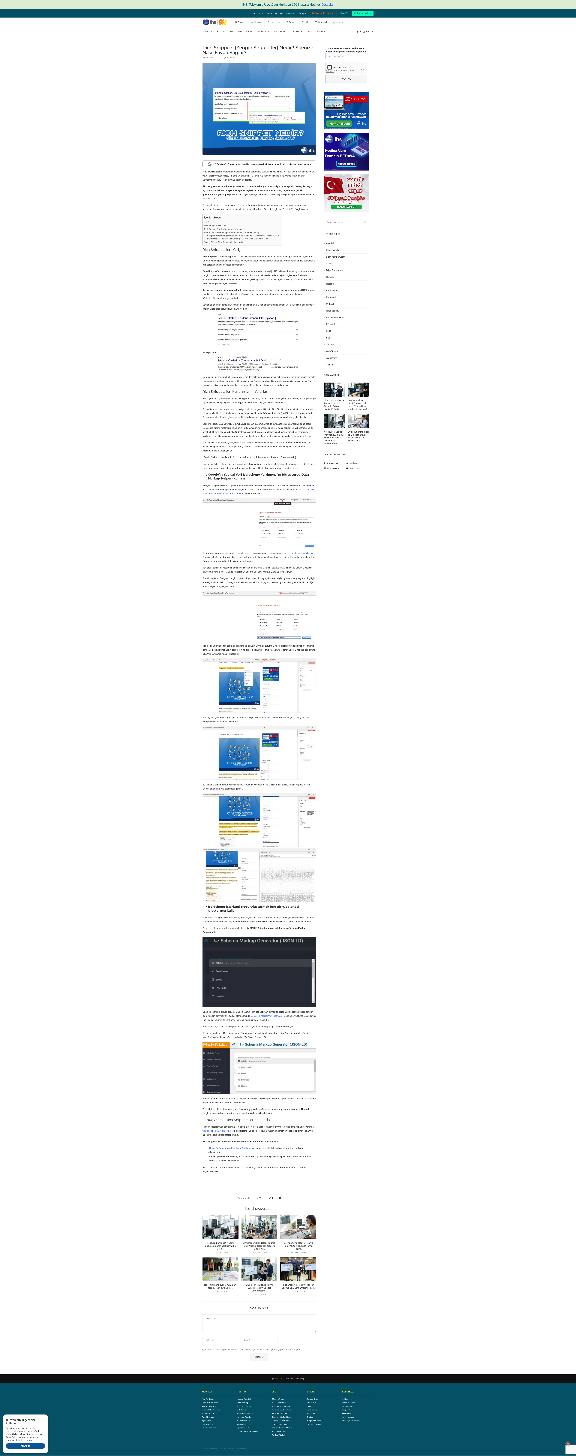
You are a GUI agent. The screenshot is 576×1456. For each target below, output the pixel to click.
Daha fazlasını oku (24, 1440)
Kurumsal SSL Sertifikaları (282, 1410)
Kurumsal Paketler (244, 1417)
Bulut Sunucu (312, 1406)
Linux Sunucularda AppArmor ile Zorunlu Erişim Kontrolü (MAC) (334, 405)
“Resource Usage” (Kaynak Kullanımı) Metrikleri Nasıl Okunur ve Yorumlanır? (334, 437)
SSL (232, 32)
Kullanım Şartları (348, 1403)
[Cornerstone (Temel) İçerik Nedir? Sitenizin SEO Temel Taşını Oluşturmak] (298, 1227)
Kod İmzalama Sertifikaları (282, 1428)
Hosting (220, 32)
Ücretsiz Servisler (209, 1428)
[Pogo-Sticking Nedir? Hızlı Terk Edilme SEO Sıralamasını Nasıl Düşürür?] (298, 1269)
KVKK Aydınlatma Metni (351, 1421)
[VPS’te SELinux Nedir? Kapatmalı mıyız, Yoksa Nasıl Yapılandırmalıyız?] (358, 390)
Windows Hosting (244, 1406)
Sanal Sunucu (312, 1410)
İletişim (302, 13)
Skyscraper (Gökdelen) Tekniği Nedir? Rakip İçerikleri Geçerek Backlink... (259, 1246)
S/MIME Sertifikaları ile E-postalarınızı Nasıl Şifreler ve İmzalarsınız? (358, 436)
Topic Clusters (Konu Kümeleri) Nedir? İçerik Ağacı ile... (220, 1286)
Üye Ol (344, 13)
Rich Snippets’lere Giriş (215, 226)
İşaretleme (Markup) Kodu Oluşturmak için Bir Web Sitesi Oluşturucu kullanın (238, 239)
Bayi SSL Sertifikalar (280, 1424)
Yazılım (329, 364)
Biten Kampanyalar (335, 256)
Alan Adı (207, 32)
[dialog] (25, 1433)
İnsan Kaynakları (348, 1417)
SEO (260, 13)
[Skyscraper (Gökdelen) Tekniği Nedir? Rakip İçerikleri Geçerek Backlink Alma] (260, 1227)
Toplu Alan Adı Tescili (210, 1403)
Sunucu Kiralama (313, 1399)
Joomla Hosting (243, 1424)
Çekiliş (329, 263)
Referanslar (346, 1413)
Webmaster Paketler (245, 1413)
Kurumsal (331, 297)
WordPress (262, 32)
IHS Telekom (220, 1449)
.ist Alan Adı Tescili (209, 1413)
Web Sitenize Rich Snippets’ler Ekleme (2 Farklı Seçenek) (231, 233)
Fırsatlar (291, 13)
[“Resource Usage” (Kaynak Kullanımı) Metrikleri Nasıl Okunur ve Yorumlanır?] (334, 421)
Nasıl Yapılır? (280, 32)
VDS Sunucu (242, 1410)
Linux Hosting (242, 1403)
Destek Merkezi (274, 13)
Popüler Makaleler (335, 317)
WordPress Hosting (245, 1421)
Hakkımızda (346, 1399)
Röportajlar (331, 324)
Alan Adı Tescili (208, 1399)
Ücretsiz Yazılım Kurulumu (247, 1431)
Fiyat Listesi (206, 1421)
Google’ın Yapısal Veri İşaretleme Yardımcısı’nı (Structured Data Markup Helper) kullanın (243, 236)
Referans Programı (323, 13)
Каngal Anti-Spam (314, 1421)
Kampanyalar (332, 290)
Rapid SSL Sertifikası (280, 1413)
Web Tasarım (245, 32)
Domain (241, 22)
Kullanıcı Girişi (363, 13)
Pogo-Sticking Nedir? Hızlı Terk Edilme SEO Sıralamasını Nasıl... (298, 1286)
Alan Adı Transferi (209, 1406)
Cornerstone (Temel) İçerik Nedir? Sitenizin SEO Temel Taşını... (298, 1246)
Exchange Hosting (314, 1424)
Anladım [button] (25, 1446)
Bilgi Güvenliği (333, 250)
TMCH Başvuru (208, 1417)
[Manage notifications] (568, 1443)
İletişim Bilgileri (348, 1410)
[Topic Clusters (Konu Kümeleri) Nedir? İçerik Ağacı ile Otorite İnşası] (220, 1269)
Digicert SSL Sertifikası (281, 1421)
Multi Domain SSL (279, 1431)
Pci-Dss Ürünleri (278, 1435)
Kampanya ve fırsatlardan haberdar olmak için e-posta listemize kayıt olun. (346, 50)
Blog (252, 13)
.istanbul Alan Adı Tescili (211, 1410)
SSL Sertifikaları (278, 1399)
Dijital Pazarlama (334, 270)
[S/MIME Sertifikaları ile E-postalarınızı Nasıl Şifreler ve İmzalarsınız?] (358, 421)
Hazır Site (275, 22)
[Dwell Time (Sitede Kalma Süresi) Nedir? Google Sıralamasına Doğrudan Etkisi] (260, 1269)
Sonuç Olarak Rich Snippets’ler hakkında (223, 242)
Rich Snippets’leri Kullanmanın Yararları (223, 229)
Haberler (298, 32)
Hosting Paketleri (244, 1399)
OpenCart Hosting (244, 1428)
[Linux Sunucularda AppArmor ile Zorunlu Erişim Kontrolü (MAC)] (334, 390)
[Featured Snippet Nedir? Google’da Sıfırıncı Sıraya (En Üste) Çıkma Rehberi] (220, 1227)
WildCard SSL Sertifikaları (282, 1406)
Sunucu (330, 344)
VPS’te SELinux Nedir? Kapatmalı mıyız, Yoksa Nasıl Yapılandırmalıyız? (357, 405)
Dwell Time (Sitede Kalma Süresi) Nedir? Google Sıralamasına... (259, 1288)
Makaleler (331, 304)
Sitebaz (310, 1417)
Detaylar (328, 4)
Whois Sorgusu (208, 1424)
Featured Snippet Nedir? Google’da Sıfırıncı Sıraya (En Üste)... (220, 1246)
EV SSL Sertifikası (279, 1403)
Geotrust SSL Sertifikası (281, 1417)
